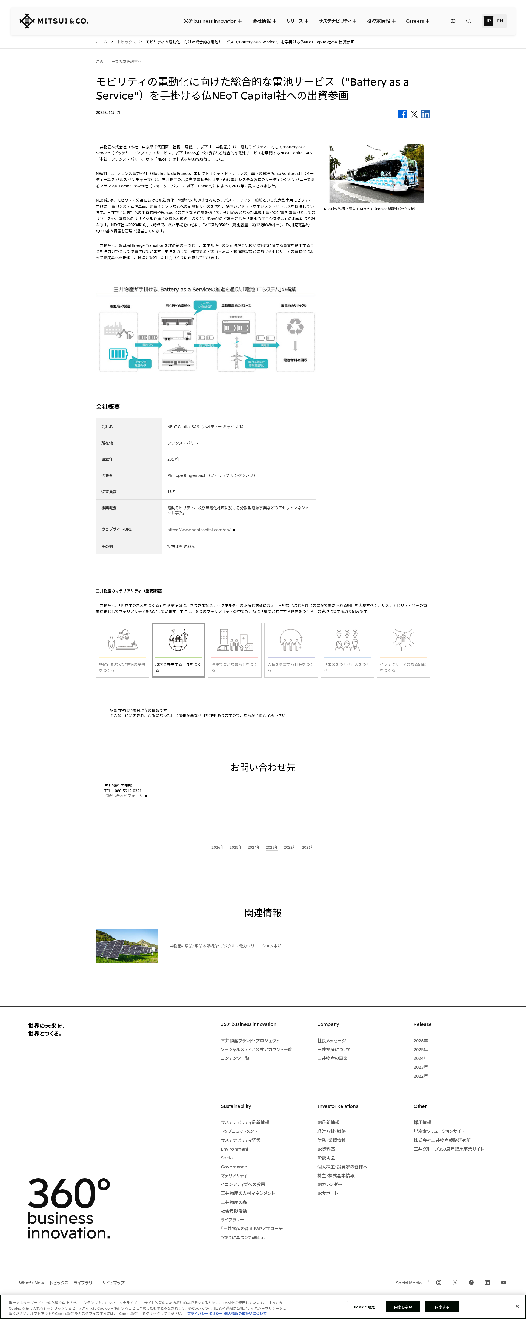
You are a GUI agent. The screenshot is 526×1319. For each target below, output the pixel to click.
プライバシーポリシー (205, 1313)
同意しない (403, 1306)
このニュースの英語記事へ (119, 61)
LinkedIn (425, 114)
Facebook (402, 114)
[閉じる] (517, 1306)
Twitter (414, 114)
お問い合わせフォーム (123, 795)
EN (500, 20)
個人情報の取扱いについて (245, 1313)
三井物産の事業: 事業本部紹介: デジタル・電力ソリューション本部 (223, 946)
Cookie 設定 (364, 1306)
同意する (442, 1306)
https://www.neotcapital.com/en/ (199, 529)
